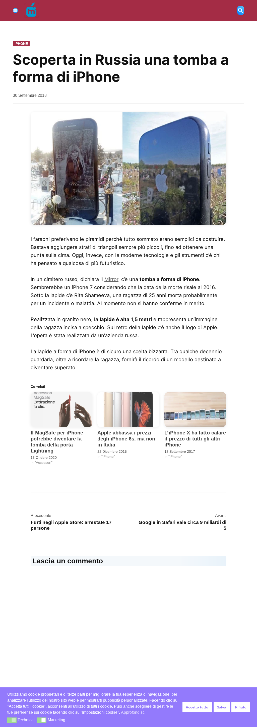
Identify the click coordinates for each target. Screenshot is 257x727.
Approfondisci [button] (133, 712)
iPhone (21, 44)
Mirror (111, 279)
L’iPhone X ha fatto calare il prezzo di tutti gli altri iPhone (195, 438)
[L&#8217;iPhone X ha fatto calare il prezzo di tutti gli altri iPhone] (195, 409)
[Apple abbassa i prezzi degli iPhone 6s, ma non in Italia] (128, 409)
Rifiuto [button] (240, 707)
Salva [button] (221, 707)
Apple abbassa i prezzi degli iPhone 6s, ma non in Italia (126, 438)
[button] (128, 168)
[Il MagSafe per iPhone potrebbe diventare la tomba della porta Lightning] (61, 409)
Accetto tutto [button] (197, 707)
